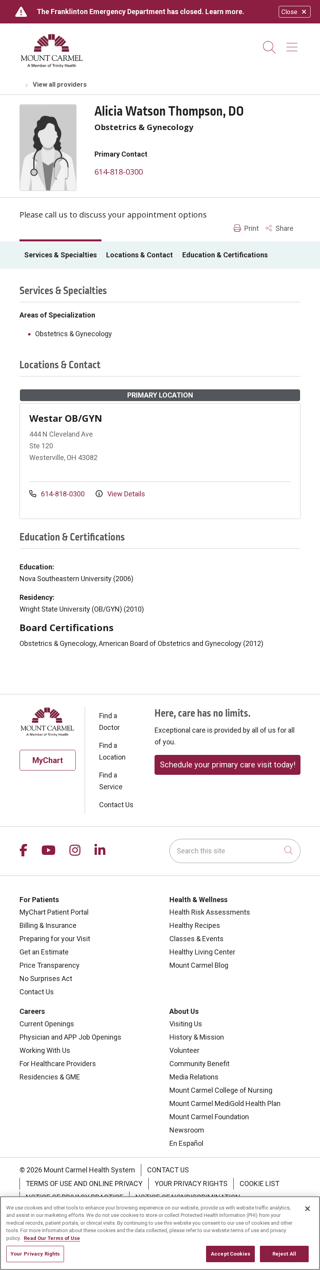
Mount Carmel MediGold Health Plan (225, 1103)
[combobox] (234, 851)
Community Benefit (199, 1064)
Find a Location (112, 751)
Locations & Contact (139, 255)
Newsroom (186, 1130)
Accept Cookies (230, 1254)
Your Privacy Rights (191, 1183)
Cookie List (259, 1183)
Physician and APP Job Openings (70, 1037)
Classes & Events (196, 939)
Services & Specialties (60, 255)
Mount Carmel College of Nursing (220, 1090)
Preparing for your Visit (55, 939)
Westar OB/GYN (65, 418)
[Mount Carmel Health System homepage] (52, 66)
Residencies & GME (50, 1077)
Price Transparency (50, 965)
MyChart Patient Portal (54, 912)
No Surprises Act (46, 978)
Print (251, 228)
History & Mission (196, 1037)
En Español (186, 1143)
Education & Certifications (225, 255)
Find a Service (111, 781)
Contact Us (116, 805)
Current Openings (47, 1024)
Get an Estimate (44, 952)
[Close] (307, 1208)
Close (289, 12)
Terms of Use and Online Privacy (84, 1183)
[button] (293, 44)
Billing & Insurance (48, 925)
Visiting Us (185, 1024)
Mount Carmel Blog (198, 965)
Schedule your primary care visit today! (227, 764)
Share (283, 228)
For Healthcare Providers (58, 1064)
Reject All (284, 1254)
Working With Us (45, 1050)
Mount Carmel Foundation (209, 1117)
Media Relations (194, 1077)
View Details (125, 494)
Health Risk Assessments (209, 912)
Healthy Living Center (202, 952)
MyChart (47, 760)
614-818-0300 (118, 171)
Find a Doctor (109, 721)
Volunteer (184, 1050)
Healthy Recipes (194, 925)
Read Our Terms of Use (52, 1238)
